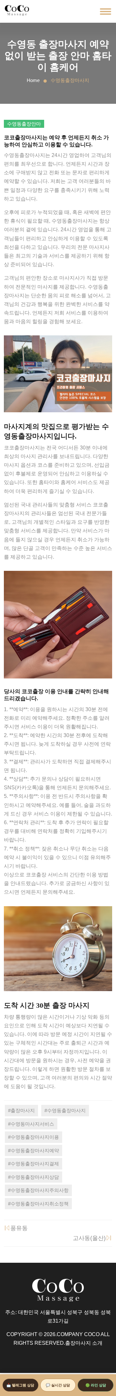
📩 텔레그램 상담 (20, 1385)
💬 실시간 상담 (58, 1385)
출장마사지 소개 (83, 1343)
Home (33, 80)
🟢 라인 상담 (95, 1385)
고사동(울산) (89, 1238)
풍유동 (19, 1228)
